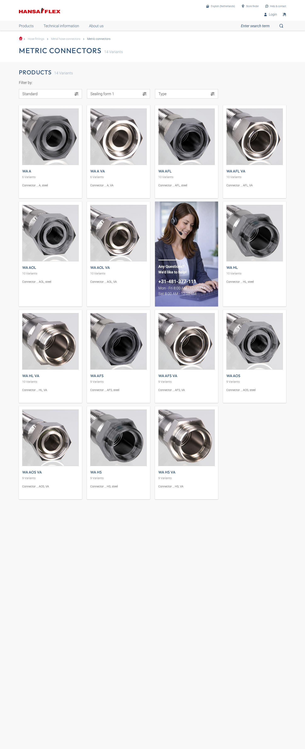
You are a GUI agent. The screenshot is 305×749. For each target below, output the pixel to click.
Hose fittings (36, 39)
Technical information (61, 26)
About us (96, 26)
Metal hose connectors (65, 39)
